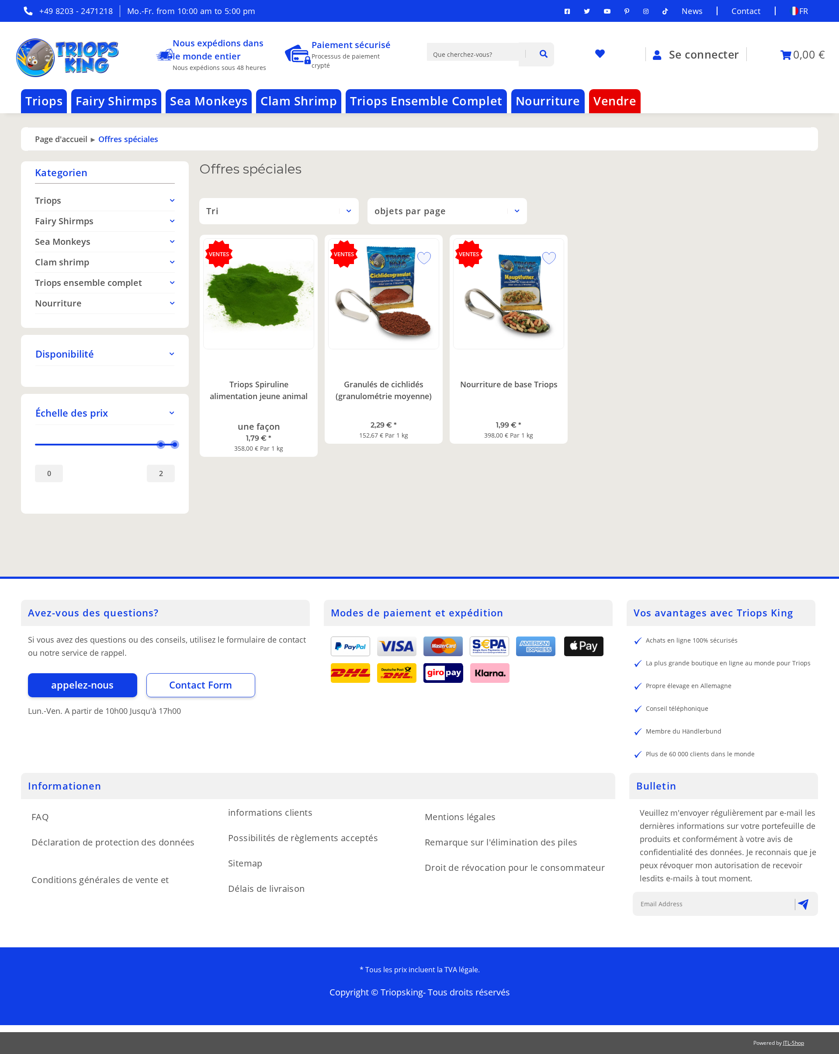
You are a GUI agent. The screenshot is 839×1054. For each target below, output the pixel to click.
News (692, 11)
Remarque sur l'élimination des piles (501, 842)
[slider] (161, 444)
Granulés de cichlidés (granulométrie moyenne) (384, 390)
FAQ (40, 817)
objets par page (410, 211)
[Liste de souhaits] (603, 54)
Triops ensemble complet (88, 283)
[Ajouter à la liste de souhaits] (420, 256)
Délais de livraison (266, 888)
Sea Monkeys (62, 241)
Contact (746, 11)
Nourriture (58, 303)
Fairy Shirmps (64, 221)
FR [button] (803, 11)
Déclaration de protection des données (113, 842)
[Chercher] (536, 54)
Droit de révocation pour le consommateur (515, 867)
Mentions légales (460, 817)
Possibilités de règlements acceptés (303, 838)
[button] (105, 354)
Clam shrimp (62, 262)
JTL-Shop (793, 1043)
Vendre (614, 101)
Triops (48, 200)
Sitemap (245, 863)
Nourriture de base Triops (509, 384)
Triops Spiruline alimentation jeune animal (259, 390)
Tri (212, 211)
